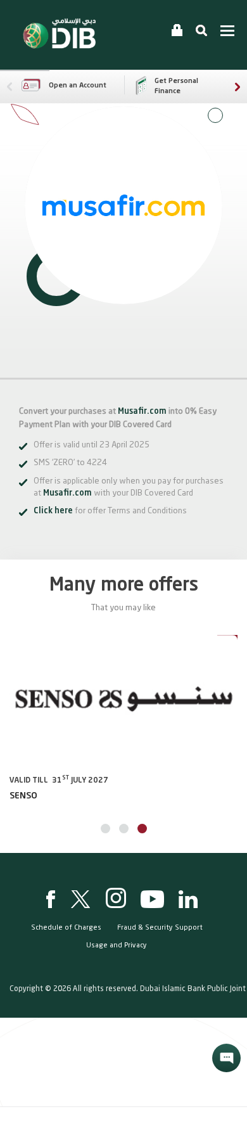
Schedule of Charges (66, 928)
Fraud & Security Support (160, 928)
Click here (53, 511)
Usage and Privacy (116, 945)
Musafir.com (142, 411)
